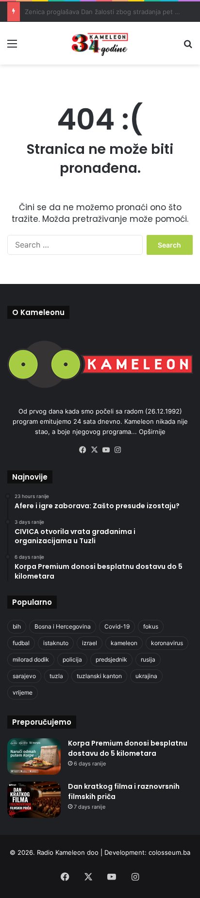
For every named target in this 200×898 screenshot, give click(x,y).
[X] (94, 450)
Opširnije (152, 431)
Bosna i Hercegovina (62, 626)
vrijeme (23, 692)
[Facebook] (82, 450)
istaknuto (55, 643)
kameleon (124, 643)
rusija (148, 659)
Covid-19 (117, 626)
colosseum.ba (169, 852)
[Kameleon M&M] (100, 43)
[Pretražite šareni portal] (188, 47)
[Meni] (12, 47)
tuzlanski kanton (99, 676)
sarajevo (24, 676)
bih (17, 626)
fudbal (21, 643)
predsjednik (111, 659)
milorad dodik (31, 659)
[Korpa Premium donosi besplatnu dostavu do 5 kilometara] (34, 756)
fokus (150, 626)
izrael (89, 643)
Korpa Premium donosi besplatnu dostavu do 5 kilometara (127, 748)
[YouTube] (106, 450)
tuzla (56, 676)
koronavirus (167, 643)
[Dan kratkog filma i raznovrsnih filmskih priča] (34, 800)
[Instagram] (117, 450)
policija (72, 659)
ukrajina (146, 676)
